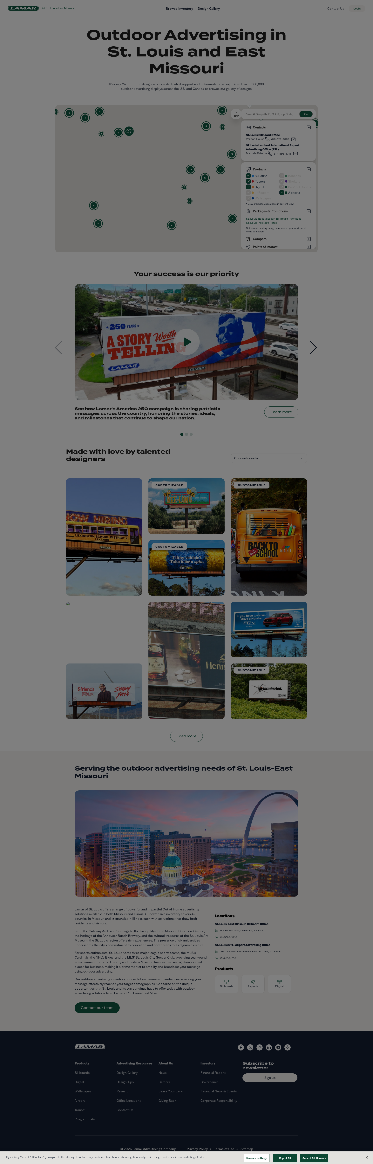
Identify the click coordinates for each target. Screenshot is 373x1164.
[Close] (367, 1157)
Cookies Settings (256, 1158)
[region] (186, 1157)
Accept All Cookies (314, 1158)
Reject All (285, 1158)
